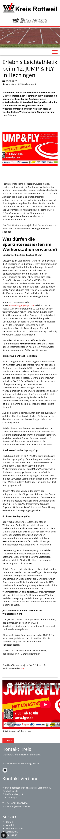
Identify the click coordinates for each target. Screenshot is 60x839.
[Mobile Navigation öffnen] (55, 52)
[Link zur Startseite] (30, 7)
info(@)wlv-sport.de (20, 806)
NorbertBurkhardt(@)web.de (25, 763)
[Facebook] (4, 770)
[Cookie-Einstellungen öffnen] (4, 835)
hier (23, 668)
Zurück (8, 740)
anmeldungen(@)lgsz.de (21, 305)
